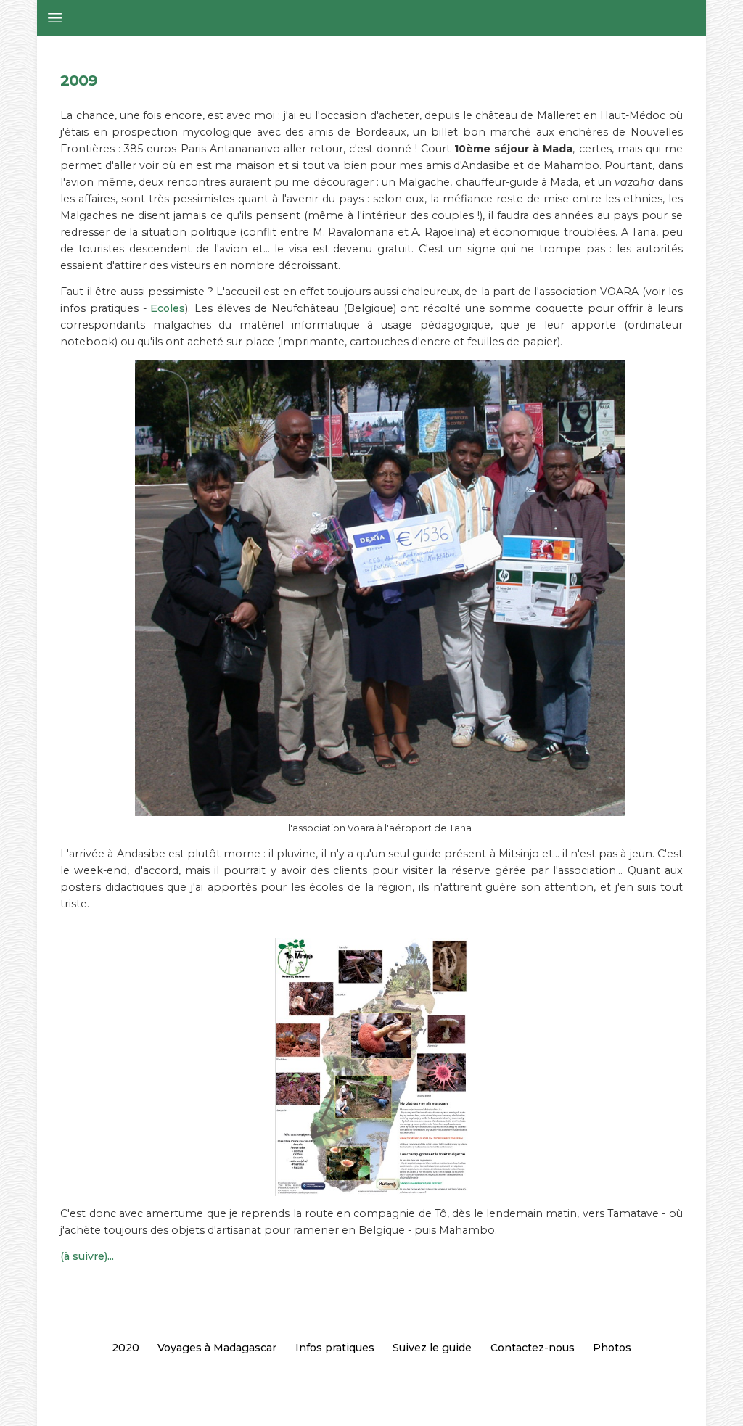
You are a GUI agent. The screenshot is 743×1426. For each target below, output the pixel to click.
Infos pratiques (334, 1347)
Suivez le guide (432, 1347)
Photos (612, 1347)
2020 (125, 1347)
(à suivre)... (87, 1256)
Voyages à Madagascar (216, 1347)
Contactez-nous (532, 1347)
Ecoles (167, 308)
